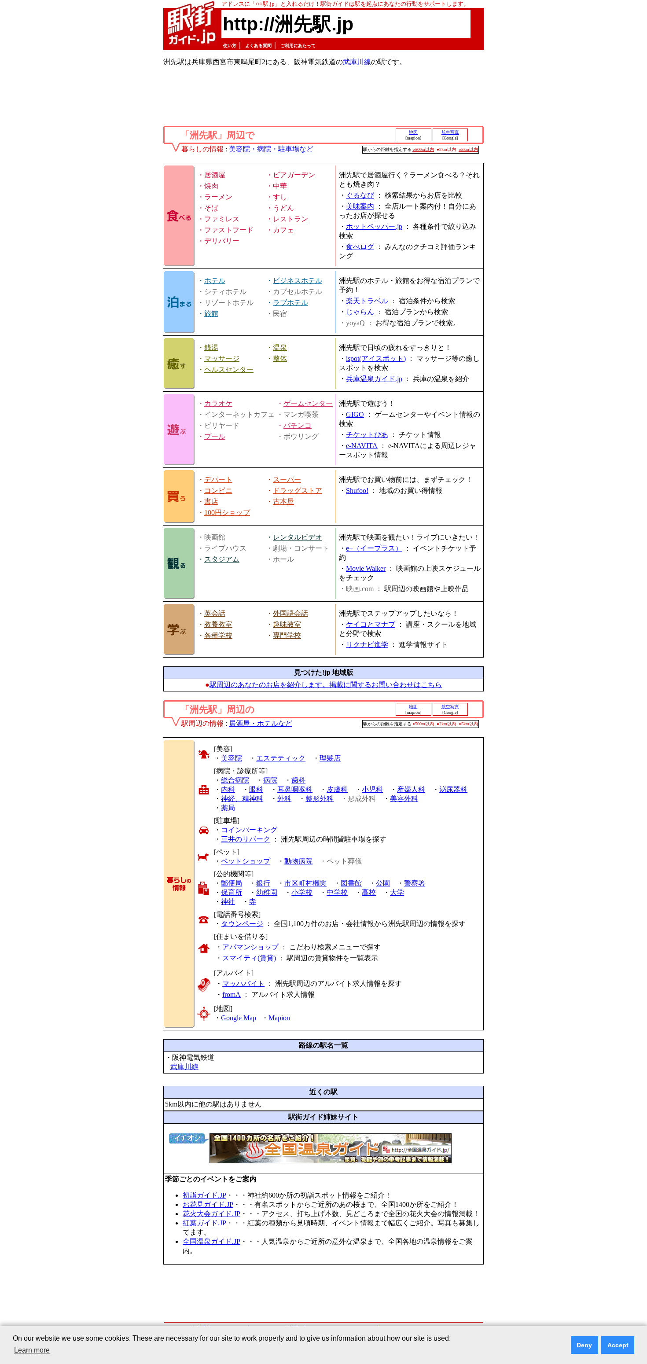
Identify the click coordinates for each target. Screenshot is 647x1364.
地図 (413, 132)
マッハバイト (243, 983)
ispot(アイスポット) (376, 358)
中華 (280, 186)
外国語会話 (290, 613)
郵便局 (231, 883)
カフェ (283, 230)
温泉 (280, 347)
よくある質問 (258, 45)
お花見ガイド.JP (208, 1204)
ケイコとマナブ (370, 624)
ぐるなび (360, 195)
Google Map (238, 1018)
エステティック (280, 758)
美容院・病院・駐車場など (271, 149)
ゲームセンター (308, 403)
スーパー (287, 479)
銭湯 (211, 347)
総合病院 (235, 780)
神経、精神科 (242, 798)
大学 (397, 892)
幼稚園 (266, 892)
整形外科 (319, 798)
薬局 (228, 808)
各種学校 (218, 635)
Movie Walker (366, 568)
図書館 (351, 883)
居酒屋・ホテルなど (260, 723)
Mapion (279, 1018)
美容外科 (404, 798)
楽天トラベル (367, 301)
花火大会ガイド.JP (211, 1213)
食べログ (360, 246)
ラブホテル (290, 302)
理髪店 (330, 758)
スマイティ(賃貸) (249, 958)
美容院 (231, 758)
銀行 (263, 883)
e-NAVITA (362, 445)
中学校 (337, 892)
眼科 (256, 789)
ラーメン (218, 197)
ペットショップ (245, 861)
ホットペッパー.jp (374, 226)
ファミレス (221, 219)
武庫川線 (357, 62)
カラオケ (218, 403)
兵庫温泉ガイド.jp (374, 378)
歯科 (298, 780)
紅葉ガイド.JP (204, 1223)
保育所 (231, 892)
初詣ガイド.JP (204, 1195)
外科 (284, 798)
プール (214, 436)
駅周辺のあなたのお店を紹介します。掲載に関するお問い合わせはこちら (326, 684)
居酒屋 (214, 175)
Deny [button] (584, 1345)
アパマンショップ (250, 947)
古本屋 (283, 501)
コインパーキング (249, 830)
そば (211, 208)
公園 (383, 883)
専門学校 (287, 635)
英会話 (214, 613)
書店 (211, 501)
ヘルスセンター (229, 369)
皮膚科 (337, 789)
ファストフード (229, 230)
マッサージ (221, 358)
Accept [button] (618, 1345)
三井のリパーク (245, 839)
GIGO (355, 414)
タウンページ (242, 923)
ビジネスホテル (297, 280)
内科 (228, 789)
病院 (270, 780)
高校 (369, 892)
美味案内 (360, 206)
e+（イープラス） (374, 548)
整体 (280, 358)
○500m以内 (423, 149)
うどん (283, 208)
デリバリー (221, 241)
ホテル (214, 280)
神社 (228, 901)
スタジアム (221, 559)
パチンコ (297, 425)
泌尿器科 (453, 789)
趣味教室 (287, 624)
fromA (231, 994)
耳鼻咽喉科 (294, 789)
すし (280, 197)
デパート (218, 479)
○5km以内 (468, 149)
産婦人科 (411, 789)
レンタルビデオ (297, 537)
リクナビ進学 (367, 644)
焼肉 (211, 186)
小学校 (301, 892)
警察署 (414, 883)
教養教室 (218, 624)
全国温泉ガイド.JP (211, 1241)
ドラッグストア (297, 490)
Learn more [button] (32, 1350)
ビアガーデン (294, 175)
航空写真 (450, 132)
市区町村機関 (305, 883)
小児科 (372, 789)
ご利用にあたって (298, 45)
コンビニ (218, 490)
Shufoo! (357, 490)
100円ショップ (227, 512)
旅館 (211, 313)
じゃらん (360, 312)
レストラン (290, 219)
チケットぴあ (367, 434)
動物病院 (298, 861)
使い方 (229, 45)
